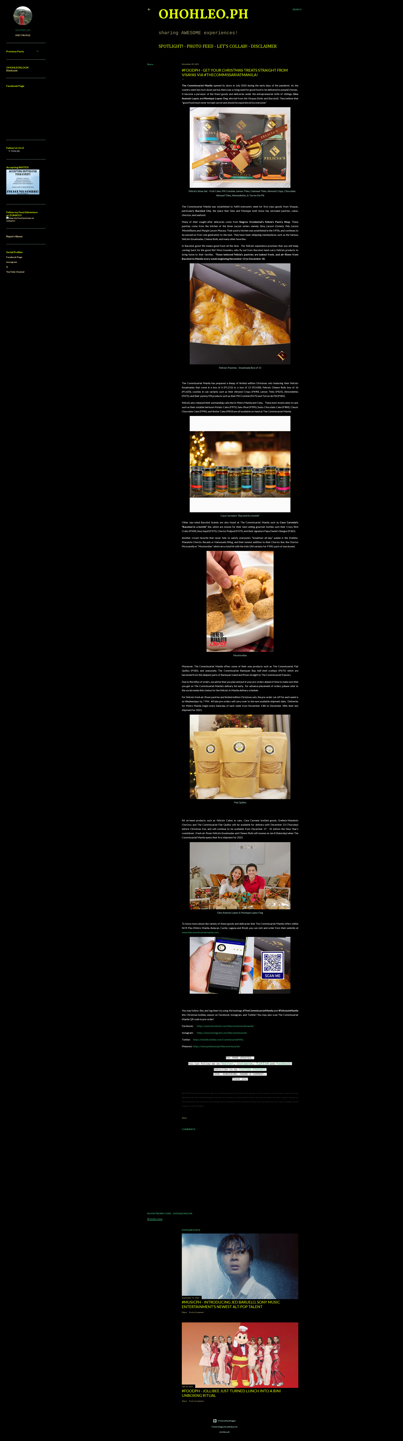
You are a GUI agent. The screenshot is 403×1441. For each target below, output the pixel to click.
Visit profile (22, 35)
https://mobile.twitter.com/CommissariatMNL (218, 1039)
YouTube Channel (252, 1069)
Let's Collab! (232, 46)
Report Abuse (14, 236)
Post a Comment (196, 1312)
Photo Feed (200, 46)
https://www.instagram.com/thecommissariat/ (222, 1032)
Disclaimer (264, 46)
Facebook (283, 1063)
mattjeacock (232, 1427)
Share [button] (150, 64)
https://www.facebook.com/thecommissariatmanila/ (225, 1025)
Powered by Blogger (227, 1421)
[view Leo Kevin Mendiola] (22, 220)
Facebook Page (14, 257)
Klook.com (154, 1219)
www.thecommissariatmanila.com (200, 932)
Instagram (245, 1063)
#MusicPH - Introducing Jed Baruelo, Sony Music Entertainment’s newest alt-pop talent (231, 1304)
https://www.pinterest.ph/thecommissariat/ (216, 1046)
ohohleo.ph (22, 30)
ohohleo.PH (204, 15)
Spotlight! (171, 46)
